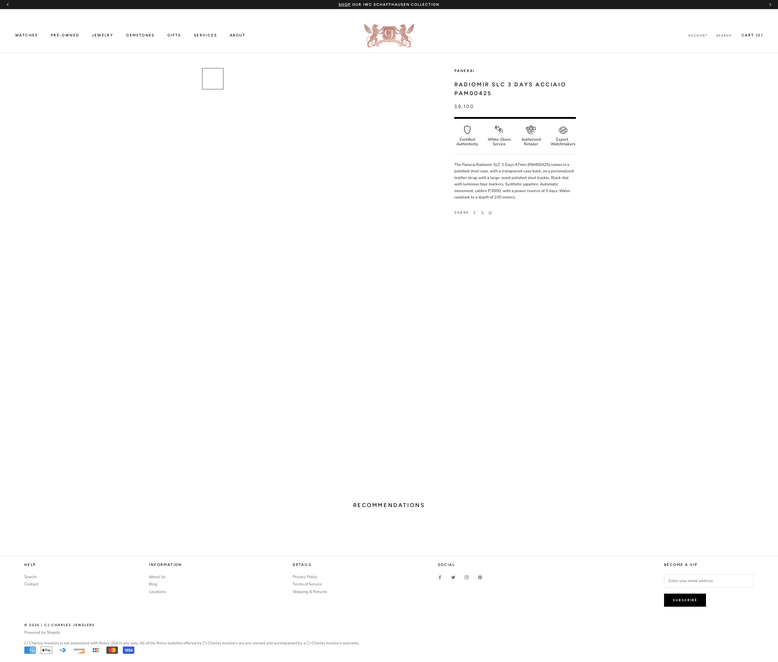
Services (205, 35)
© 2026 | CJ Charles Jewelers (59, 625)
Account (698, 35)
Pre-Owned (65, 35)
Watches (26, 35)
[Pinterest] (490, 213)
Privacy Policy (305, 577)
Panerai (464, 71)
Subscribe (685, 600)
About (237, 35)
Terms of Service (307, 584)
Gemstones (140, 35)
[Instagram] (467, 577)
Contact (31, 584)
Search (724, 35)
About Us (157, 577)
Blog (153, 584)
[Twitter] (482, 213)
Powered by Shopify (42, 632)
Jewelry (102, 35)
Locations (157, 592)
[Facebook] (474, 213)
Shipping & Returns (310, 592)
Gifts (174, 35)
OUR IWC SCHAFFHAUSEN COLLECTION (389, 4)
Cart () (752, 35)
